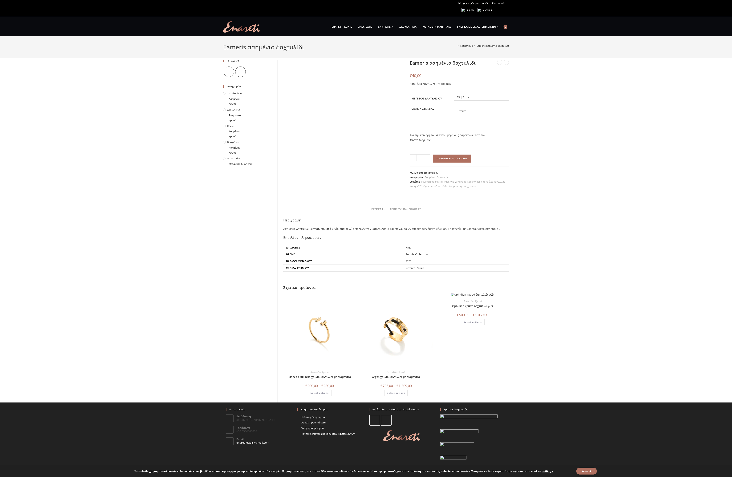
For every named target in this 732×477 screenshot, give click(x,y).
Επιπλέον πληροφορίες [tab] (405, 209)
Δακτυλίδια (443, 177)
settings (547, 471)
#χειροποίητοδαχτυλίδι (462, 186)
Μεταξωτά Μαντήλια (241, 164)
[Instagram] (240, 72)
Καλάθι (485, 3)
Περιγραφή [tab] (378, 209)
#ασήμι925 (416, 186)
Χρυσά (325, 372)
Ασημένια (430, 177)
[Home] (455, 45)
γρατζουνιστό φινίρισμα (329, 229)
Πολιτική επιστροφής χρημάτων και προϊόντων (328, 433)
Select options (320, 392)
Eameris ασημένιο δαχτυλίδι (493, 45)
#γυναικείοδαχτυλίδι (435, 186)
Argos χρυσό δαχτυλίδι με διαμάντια (396, 377)
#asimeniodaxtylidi (432, 181)
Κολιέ (230, 126)
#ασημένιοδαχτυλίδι (493, 181)
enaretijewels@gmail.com (252, 442)
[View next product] (506, 62)
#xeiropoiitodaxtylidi (468, 181)
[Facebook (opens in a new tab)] (224, 8)
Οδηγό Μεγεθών (420, 140)
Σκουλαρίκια (234, 93)
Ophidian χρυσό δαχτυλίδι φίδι (472, 306)
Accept (586, 471)
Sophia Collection (417, 254)
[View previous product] (499, 62)
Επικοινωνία (498, 3)
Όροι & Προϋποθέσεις (313, 422)
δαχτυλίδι (302, 229)
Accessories (233, 158)
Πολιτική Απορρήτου (313, 417)
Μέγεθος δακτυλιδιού (427, 98)
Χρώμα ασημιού (423, 109)
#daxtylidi (449, 181)
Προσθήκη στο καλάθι (452, 158)
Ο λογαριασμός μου (468, 3)
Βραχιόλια (233, 142)
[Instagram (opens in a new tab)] (228, 8)
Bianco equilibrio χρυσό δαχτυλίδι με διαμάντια (319, 377)
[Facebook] (229, 72)
